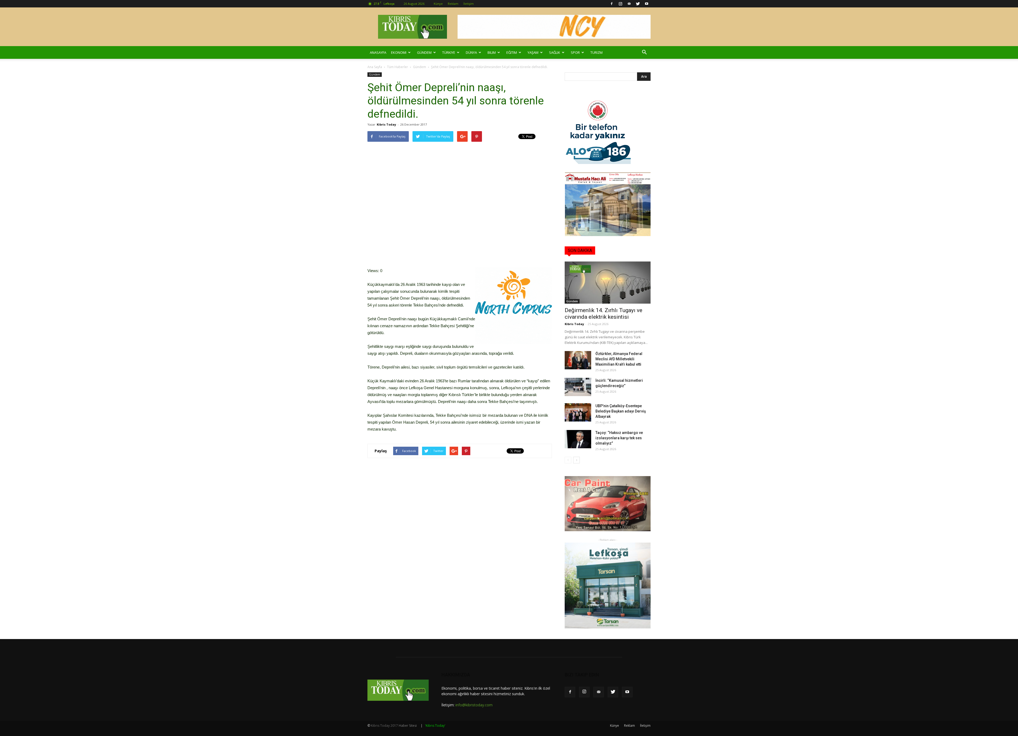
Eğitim (511, 52)
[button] (644, 52)
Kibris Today (386, 124)
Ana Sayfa (374, 67)
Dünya (471, 52)
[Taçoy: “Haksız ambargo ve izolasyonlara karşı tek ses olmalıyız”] (578, 439)
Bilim (492, 52)
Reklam (453, 4)
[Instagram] (620, 3)
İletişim (468, 4)
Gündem (424, 52)
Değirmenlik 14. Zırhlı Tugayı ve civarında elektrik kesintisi (603, 313)
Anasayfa (378, 52)
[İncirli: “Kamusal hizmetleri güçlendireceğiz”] (578, 387)
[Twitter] (638, 3)
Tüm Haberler (397, 67)
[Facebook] (612, 3)
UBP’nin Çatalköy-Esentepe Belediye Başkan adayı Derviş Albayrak (620, 411)
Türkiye (448, 52)
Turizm (596, 52)
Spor (575, 52)
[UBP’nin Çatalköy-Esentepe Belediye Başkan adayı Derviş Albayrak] (578, 412)
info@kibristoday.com (474, 704)
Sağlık (554, 52)
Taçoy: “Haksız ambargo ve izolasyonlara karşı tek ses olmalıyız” (619, 438)
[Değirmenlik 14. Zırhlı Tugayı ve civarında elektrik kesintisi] (608, 282)
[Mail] (629, 3)
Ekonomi (398, 52)
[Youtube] (647, 3)
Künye (438, 4)
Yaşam (533, 52)
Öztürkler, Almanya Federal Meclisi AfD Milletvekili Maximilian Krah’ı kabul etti (618, 359)
